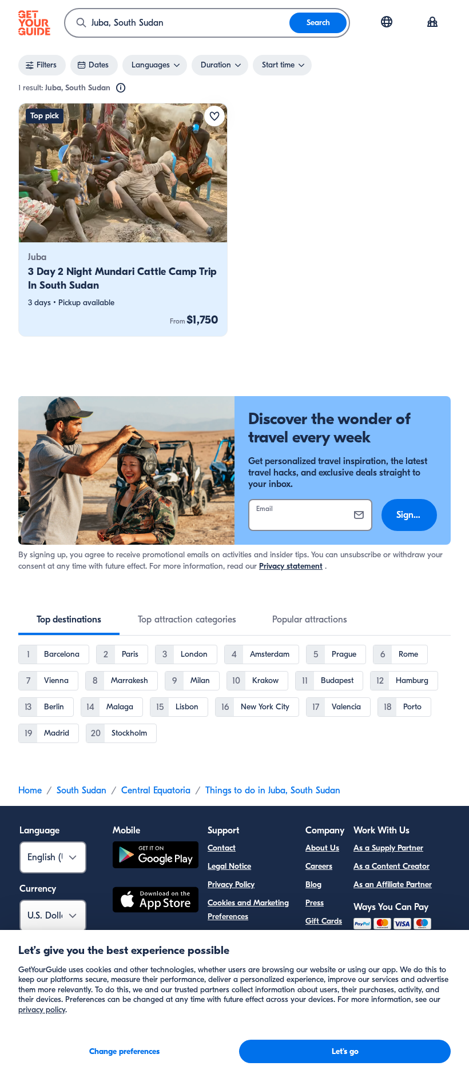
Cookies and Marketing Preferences (248, 909)
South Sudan (81, 790)
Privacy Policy (231, 884)
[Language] (386, 22)
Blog (313, 884)
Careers (318, 866)
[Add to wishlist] (214, 116)
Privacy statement (291, 566)
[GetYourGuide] (34, 23)
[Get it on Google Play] (155, 856)
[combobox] (177, 22)
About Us (322, 848)
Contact (222, 848)
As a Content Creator (391, 866)
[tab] (69, 619)
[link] (123, 220)
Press (314, 903)
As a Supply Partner (388, 848)
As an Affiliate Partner (392, 884)
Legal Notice (229, 866)
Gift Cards (323, 921)
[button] (123, 220)
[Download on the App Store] (155, 901)
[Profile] (432, 23)
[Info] (120, 88)
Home (30, 790)
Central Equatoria (155, 790)
